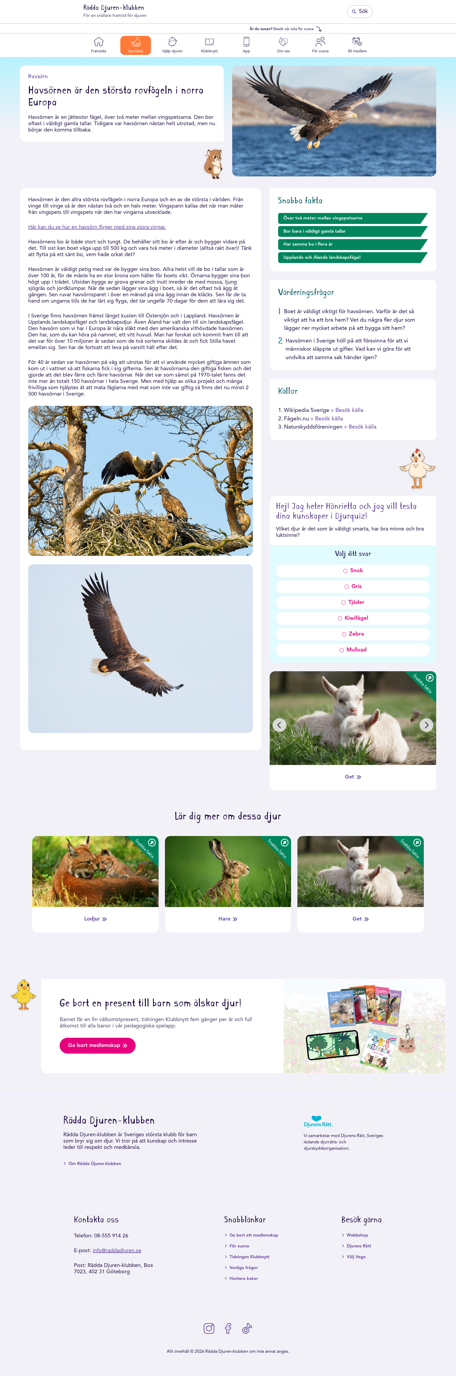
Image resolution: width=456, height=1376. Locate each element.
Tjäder (356, 602)
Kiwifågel (356, 618)
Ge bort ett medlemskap (254, 1235)
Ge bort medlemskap (94, 1045)
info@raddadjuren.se (117, 1250)
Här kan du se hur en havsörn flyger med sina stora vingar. (97, 227)
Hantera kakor (244, 1279)
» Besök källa (347, 410)
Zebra (356, 634)
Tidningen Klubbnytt (249, 1257)
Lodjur (92, 919)
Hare (224, 919)
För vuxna (239, 1246)
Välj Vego (356, 1257)
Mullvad (356, 650)
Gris (357, 586)
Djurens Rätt (359, 1246)
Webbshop (357, 1235)
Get (349, 777)
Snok (356, 571)
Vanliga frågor (244, 1268)
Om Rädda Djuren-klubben (95, 1164)
